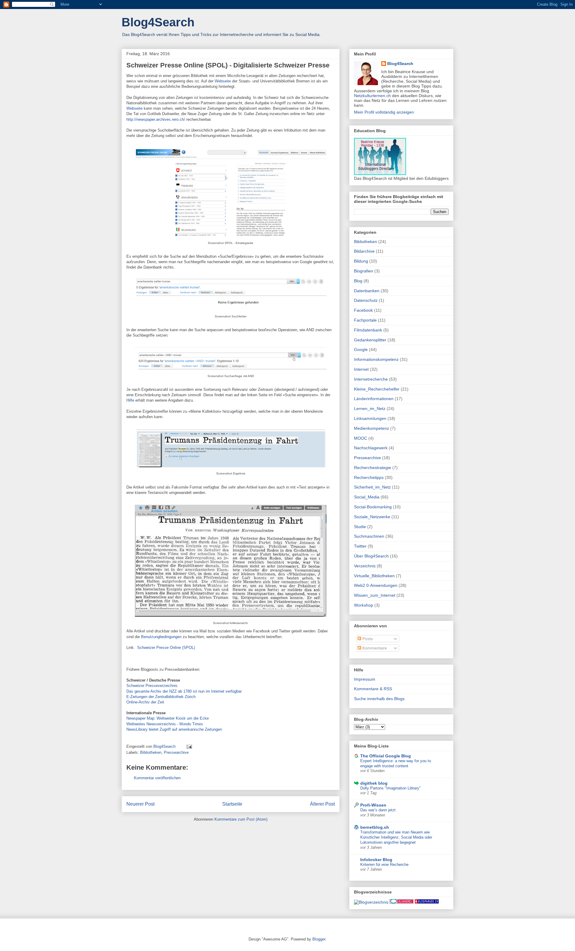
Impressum (364, 679)
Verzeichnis (365, 565)
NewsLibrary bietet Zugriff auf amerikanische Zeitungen (174, 729)
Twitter (360, 546)
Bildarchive (364, 251)
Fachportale (365, 320)
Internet (361, 369)
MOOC (360, 438)
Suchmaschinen (369, 536)
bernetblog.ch (374, 827)
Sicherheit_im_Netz (372, 487)
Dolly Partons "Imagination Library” (390, 788)
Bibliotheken (150, 752)
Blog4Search (158, 22)
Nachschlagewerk (371, 447)
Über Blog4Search (371, 556)
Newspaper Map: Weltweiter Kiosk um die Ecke (167, 718)
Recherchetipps (369, 477)
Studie (360, 526)
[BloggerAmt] (371, 902)
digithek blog (374, 783)
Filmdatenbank (368, 330)
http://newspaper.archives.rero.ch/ (156, 119)
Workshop (363, 605)
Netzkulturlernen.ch (372, 95)
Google (361, 349)
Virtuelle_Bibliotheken (374, 575)
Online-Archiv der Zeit (145, 702)
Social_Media (366, 497)
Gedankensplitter (370, 339)
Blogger (318, 939)
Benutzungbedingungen (161, 636)
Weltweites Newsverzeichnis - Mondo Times (164, 724)
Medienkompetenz (371, 428)
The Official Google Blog (385, 755)
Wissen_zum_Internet (374, 595)
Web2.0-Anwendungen (375, 585)
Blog (358, 280)
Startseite (232, 804)
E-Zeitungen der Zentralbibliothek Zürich (161, 696)
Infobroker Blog (376, 859)
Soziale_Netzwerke (372, 516)
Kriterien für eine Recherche (384, 864)
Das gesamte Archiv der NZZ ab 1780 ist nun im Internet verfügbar (184, 691)
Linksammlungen (370, 418)
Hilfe (130, 400)
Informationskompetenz (376, 359)
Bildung (361, 261)
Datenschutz (366, 300)
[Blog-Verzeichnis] (402, 902)
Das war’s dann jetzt (378, 810)
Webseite (223, 81)
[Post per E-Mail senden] (188, 746)
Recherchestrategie (372, 467)
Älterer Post (322, 804)
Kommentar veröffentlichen (157, 778)
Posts (367, 638)
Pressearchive (176, 752)
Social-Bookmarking (373, 506)
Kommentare (374, 648)
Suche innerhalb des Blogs (379, 698)
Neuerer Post (140, 804)
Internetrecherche (371, 379)
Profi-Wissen (373, 805)
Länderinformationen (374, 398)
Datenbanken (366, 290)
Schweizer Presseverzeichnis (152, 685)
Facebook (363, 310)
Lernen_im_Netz (369, 408)
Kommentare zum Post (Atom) (240, 819)
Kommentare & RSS (373, 688)
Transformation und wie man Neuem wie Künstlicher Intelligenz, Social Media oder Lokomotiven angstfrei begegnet (396, 837)
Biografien (363, 271)
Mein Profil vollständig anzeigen (384, 112)
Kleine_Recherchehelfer (377, 389)
